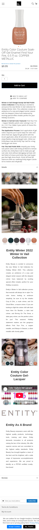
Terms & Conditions (10, 507)
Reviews (5, 478)
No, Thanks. (29, 527)
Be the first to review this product (11, 63)
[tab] (19, 167)
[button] (19, 46)
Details (4, 167)
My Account (6, 511)
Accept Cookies (14, 527)
